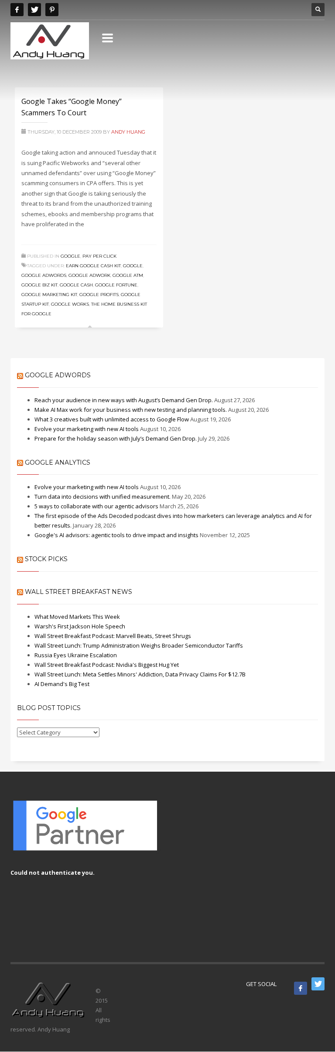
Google (70, 256)
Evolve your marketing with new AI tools (86, 429)
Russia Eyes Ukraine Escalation (75, 655)
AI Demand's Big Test (61, 684)
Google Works (70, 304)
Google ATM (128, 275)
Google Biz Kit (39, 285)
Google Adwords (43, 275)
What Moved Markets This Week (77, 617)
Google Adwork (89, 275)
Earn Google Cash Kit (93, 266)
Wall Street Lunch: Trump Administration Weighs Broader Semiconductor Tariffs (138, 645)
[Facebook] (17, 9)
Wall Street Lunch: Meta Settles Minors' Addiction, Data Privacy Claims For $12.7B (140, 674)
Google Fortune (116, 285)
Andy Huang (128, 132)
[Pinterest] (51, 9)
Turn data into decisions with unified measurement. (102, 496)
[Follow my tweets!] (318, 983)
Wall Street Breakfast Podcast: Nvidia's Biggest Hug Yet (106, 665)
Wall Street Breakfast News (78, 592)
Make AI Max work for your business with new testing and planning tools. (130, 410)
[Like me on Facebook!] (300, 988)
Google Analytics (57, 462)
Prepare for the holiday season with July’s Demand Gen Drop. (115, 438)
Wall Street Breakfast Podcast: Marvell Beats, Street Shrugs (112, 636)
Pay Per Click (99, 256)
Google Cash (76, 285)
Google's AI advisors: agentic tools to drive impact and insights (116, 535)
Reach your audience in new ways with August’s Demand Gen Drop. (123, 400)
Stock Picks (46, 559)
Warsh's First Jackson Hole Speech (79, 626)
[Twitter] (34, 9)
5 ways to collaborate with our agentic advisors (96, 506)
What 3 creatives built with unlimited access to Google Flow (111, 419)
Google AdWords (58, 375)
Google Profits (99, 294)
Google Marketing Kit (49, 294)
